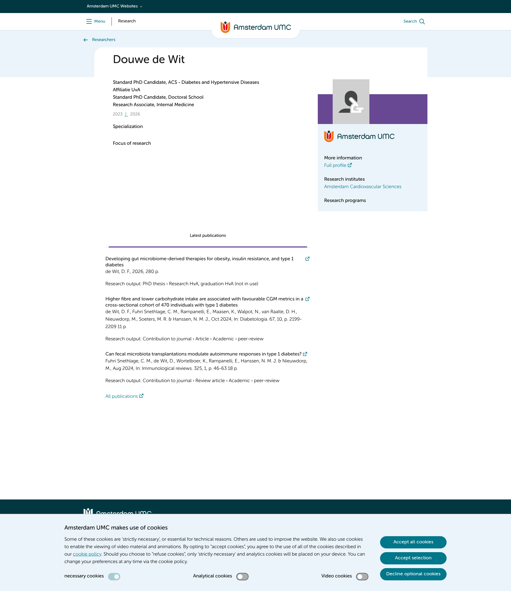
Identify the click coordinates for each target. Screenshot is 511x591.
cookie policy (87, 554)
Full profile (335, 165)
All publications (121, 396)
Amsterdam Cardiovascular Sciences (362, 187)
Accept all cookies (413, 542)
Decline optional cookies (413, 574)
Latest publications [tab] (208, 236)
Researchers (103, 40)
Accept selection (413, 558)
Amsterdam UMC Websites (112, 6)
